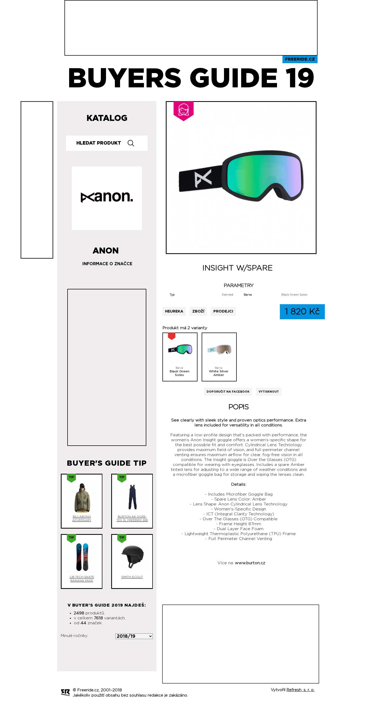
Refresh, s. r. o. (300, 690)
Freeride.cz (300, 59)
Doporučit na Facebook (228, 391)
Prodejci (223, 311)
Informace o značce (107, 264)
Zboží (198, 311)
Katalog (107, 118)
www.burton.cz (250, 563)
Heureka (174, 311)
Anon (106, 249)
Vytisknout (269, 391)
